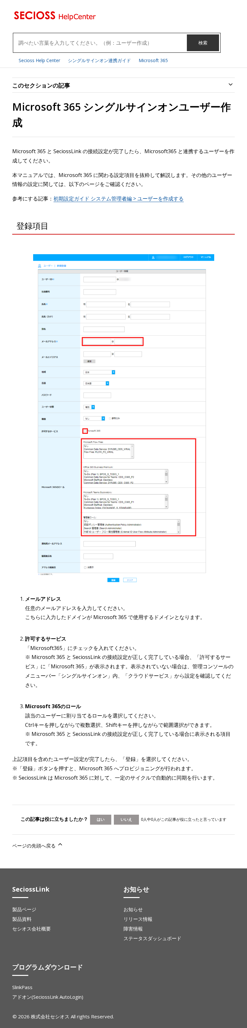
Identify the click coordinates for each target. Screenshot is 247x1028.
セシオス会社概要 (31, 928)
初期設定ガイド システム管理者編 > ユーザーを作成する (118, 198)
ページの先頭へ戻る (34, 845)
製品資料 (22, 919)
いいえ (126, 819)
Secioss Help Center (39, 60)
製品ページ (24, 909)
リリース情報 (138, 919)
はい (101, 819)
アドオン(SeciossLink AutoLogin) (47, 997)
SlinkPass (22, 987)
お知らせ (133, 909)
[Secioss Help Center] (54, 19)
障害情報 (133, 928)
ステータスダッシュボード (152, 938)
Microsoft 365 (153, 60)
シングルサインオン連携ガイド (99, 60)
